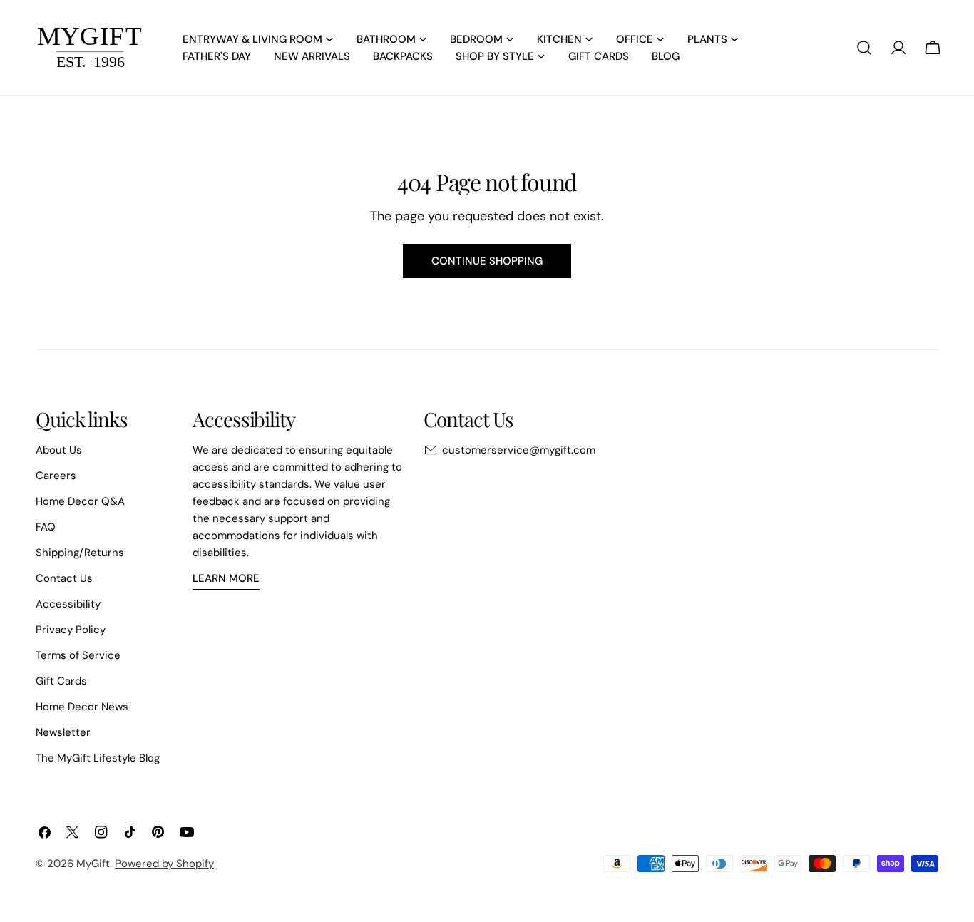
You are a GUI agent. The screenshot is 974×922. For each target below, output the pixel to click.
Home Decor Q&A (80, 501)
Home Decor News (82, 707)
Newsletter (63, 732)
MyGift (93, 863)
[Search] (864, 48)
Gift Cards (61, 681)
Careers (56, 475)
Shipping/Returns (80, 552)
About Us (59, 450)
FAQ (46, 527)
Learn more (226, 578)
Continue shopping (487, 261)
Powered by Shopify (164, 863)
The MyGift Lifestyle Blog (98, 758)
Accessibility (68, 604)
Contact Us (64, 578)
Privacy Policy (71, 630)
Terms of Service (78, 655)
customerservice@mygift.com (518, 450)
